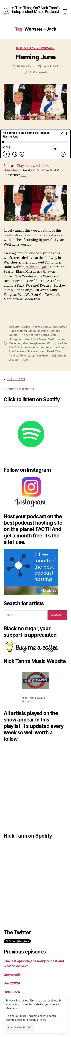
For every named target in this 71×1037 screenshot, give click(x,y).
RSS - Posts (16, 379)
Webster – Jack (37, 267)
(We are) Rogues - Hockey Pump (29, 326)
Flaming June (35, 57)
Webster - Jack (18, 359)
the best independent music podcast (41, 347)
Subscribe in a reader (19, 389)
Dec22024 (12, 983)
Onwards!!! (12, 975)
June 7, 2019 (50, 66)
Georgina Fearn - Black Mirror (28, 339)
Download (12, 170)
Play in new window (33, 166)
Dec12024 (12, 992)
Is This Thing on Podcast (35, 47)
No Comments (38, 72)
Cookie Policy (37, 1019)
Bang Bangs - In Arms (34, 331)
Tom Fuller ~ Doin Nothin (51, 355)
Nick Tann (27, 66)
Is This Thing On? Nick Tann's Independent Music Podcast (35, 10)
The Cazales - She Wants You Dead (31, 351)
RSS (23, 175)
